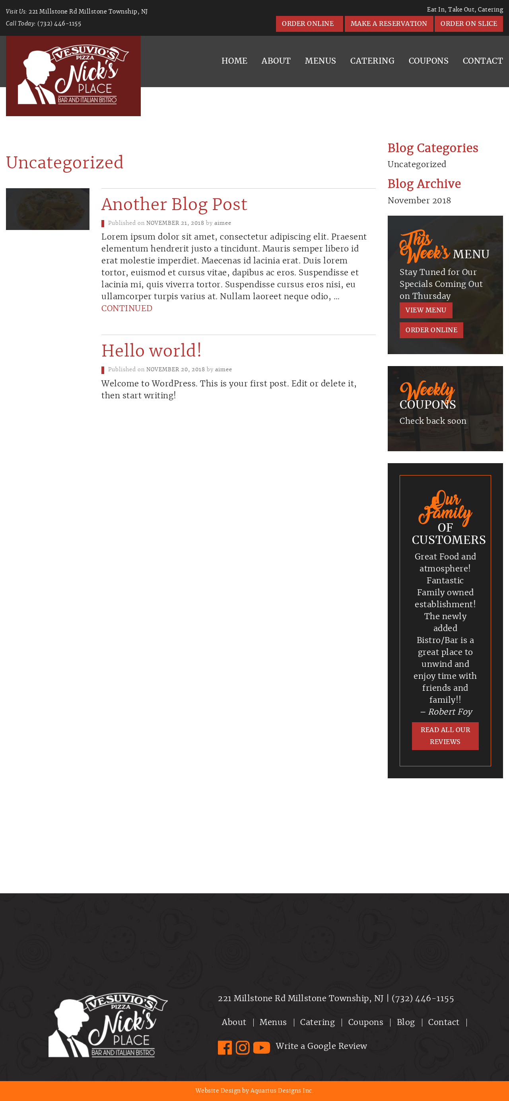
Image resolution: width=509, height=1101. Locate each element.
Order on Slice (469, 24)
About (276, 61)
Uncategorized (417, 165)
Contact (444, 1023)
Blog (406, 1023)
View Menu (426, 310)
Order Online (309, 24)
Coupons (429, 61)
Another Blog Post (174, 205)
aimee (222, 223)
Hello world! (151, 352)
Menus (320, 61)
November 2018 (420, 201)
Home (234, 61)
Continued (127, 309)
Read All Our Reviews (445, 736)
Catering (372, 61)
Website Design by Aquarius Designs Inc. (255, 1091)
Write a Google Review (321, 1046)
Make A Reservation (389, 24)
